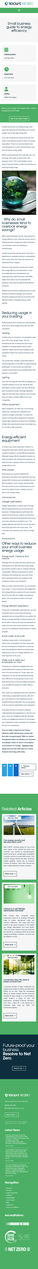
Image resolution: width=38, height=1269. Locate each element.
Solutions (9, 1195)
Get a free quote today (19, 119)
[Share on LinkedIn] (16, 770)
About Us (9, 1188)
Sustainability (10, 1197)
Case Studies (10, 1200)
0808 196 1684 (11, 1105)
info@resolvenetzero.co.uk (15, 1108)
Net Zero (9, 1190)
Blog (7, 1202)
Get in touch (11, 1115)
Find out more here (8, 497)
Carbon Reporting (11, 1193)
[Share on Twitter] (10, 770)
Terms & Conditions (12, 1207)
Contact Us (9, 1205)
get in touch (16, 736)
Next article (25, 774)
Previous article (25, 767)
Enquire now (18, 1068)
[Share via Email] (4, 770)
